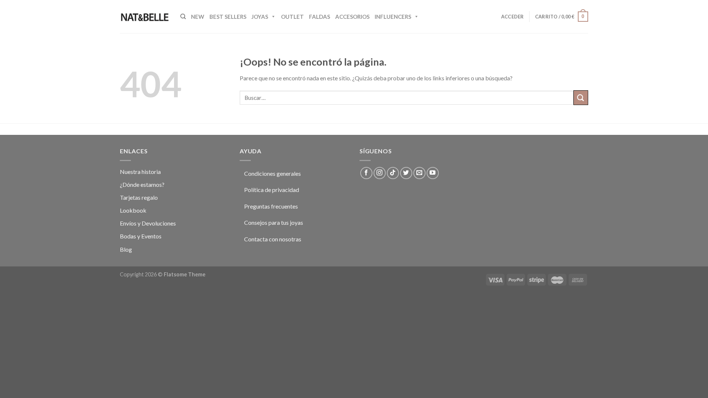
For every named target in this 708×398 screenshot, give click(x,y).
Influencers (393, 16)
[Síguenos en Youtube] (433, 173)
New (197, 16)
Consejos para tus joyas (273, 222)
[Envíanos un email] (419, 173)
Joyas (259, 16)
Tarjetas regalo (139, 197)
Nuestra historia (140, 171)
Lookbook (133, 210)
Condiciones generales (272, 173)
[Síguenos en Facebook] (366, 173)
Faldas (319, 16)
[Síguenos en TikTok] (393, 173)
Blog (126, 249)
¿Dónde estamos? (142, 184)
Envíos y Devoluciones (148, 223)
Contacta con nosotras (272, 238)
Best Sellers (227, 16)
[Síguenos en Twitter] (406, 173)
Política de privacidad (271, 189)
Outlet (292, 16)
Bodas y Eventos (141, 236)
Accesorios (352, 16)
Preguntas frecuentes (271, 206)
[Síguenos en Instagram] (380, 173)
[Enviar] (580, 97)
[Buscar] (183, 17)
